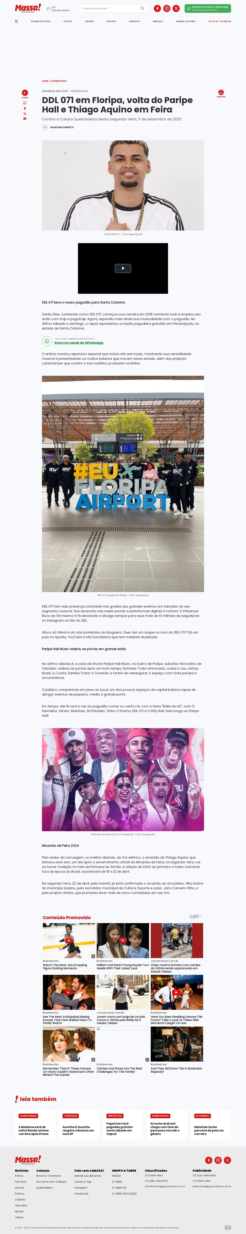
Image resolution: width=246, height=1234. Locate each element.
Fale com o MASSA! (89, 1171)
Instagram (81, 1187)
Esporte (19, 1187)
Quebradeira (59, 81)
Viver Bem (21, 1205)
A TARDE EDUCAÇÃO (124, 1193)
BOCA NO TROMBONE (220, 21)
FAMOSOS (134, 21)
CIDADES (89, 21)
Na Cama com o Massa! (51, 1182)
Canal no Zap (83, 1182)
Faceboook (81, 1193)
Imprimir (221, 96)
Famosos (20, 1182)
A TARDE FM (119, 1187)
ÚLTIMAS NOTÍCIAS (40, 21)
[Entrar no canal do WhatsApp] (47, 341)
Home (46, 81)
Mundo (19, 1211)
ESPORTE (111, 21)
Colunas (43, 1171)
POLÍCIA (68, 21)
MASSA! (116, 1176)
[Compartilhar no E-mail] (24, 119)
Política (19, 1193)
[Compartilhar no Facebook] (25, 109)
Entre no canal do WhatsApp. (79, 343)
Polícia (19, 1176)
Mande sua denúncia (88, 1176)
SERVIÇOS (158, 21)
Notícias (22, 1171)
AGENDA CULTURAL (186, 21)
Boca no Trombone (48, 1176)
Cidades (20, 1199)
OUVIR (25, 97)
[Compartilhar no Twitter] (24, 114)
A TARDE (117, 1182)
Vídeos (19, 1217)
